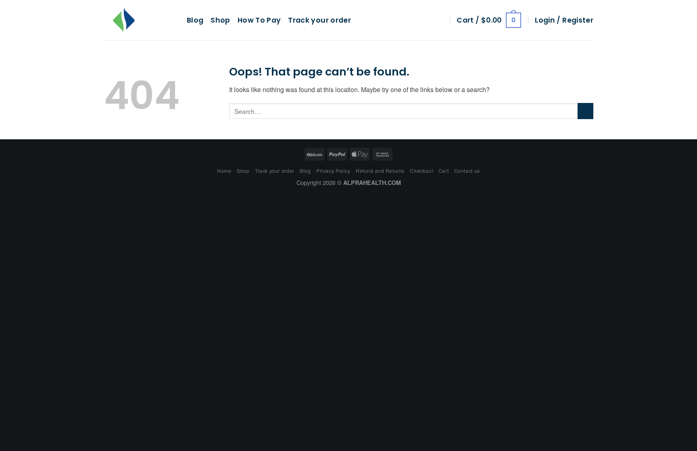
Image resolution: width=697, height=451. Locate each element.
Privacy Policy (333, 170)
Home (224, 170)
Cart (443, 170)
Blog (195, 20)
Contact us (467, 170)
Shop (220, 20)
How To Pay (259, 20)
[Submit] (585, 111)
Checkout (421, 170)
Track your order (319, 20)
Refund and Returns (380, 170)
